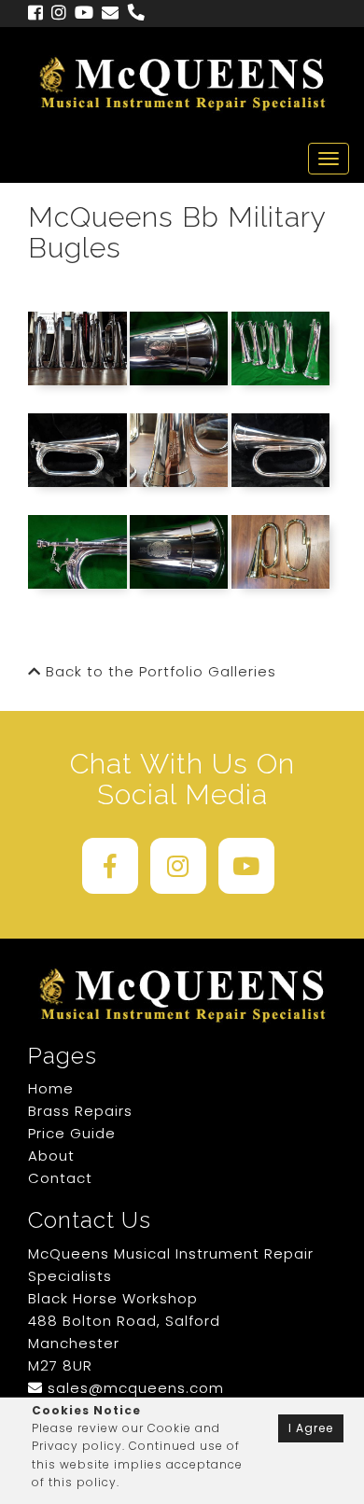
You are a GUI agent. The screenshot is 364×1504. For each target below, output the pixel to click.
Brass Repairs (80, 1111)
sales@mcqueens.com (133, 1388)
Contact (60, 1178)
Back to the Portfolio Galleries (158, 671)
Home (51, 1088)
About (51, 1155)
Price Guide (72, 1133)
